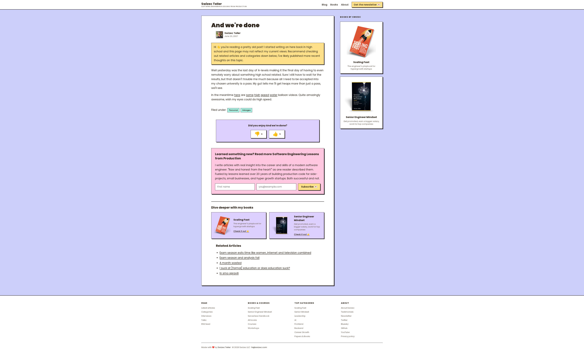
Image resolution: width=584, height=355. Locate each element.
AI (295, 320)
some (250, 95)
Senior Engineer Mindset (260, 311)
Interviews (206, 316)
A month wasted (231, 263)
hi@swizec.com (259, 347)
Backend (298, 328)
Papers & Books (302, 336)
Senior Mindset (301, 311)
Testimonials (347, 311)
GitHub (344, 328)
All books (252, 320)
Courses (252, 324)
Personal (233, 110)
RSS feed (205, 324)
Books (334, 4)
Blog (324, 4)
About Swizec (347, 307)
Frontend (298, 324)
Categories (207, 311)
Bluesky (344, 324)
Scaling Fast (254, 307)
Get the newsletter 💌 (367, 4)
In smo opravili (229, 273)
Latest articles (208, 307)
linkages (246, 110)
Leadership (300, 316)
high (257, 95)
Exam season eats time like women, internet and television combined (265, 253)
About (345, 4)
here (237, 95)
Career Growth (301, 332)
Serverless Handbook (258, 316)
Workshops (253, 328)
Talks (203, 320)
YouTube (345, 332)
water (273, 95)
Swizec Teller (224, 4)
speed (265, 95)
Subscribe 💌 (309, 186)
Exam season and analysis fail (239, 258)
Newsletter (346, 316)
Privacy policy (348, 336)
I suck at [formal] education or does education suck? (255, 268)
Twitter (344, 320)
